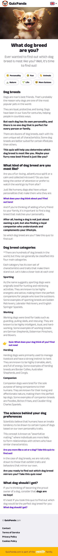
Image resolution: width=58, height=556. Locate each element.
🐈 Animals (45, 75)
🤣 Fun (30, 75)
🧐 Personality (13, 75)
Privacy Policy (9, 536)
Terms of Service (11, 532)
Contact (6, 528)
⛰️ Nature (11, 82)
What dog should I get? (15, 507)
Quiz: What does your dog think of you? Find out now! (32, 343)
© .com (11, 520)
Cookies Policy (9, 541)
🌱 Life (25, 82)
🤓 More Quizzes (43, 82)
